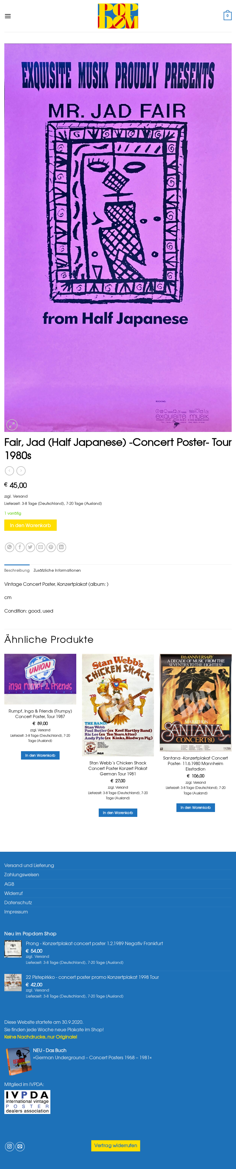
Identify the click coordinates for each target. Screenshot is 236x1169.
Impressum (16, 911)
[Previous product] (20, 470)
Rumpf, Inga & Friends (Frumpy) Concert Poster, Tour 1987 (40, 713)
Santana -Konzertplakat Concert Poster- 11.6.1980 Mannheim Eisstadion (195, 763)
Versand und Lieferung (29, 865)
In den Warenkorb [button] (40, 755)
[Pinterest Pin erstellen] (51, 547)
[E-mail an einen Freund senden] (40, 547)
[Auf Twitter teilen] (30, 547)
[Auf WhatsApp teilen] (9, 547)
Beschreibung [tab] (17, 570)
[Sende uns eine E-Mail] (20, 1146)
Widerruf (13, 893)
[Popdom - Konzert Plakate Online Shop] (118, 16)
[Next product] (9, 470)
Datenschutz (18, 902)
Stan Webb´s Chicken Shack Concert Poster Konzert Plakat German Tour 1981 (117, 768)
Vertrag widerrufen (115, 1145)
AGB (9, 883)
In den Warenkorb (30, 525)
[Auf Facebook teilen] (20, 547)
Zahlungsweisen (21, 874)
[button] (7, 16)
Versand (20, 496)
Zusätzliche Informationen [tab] (57, 570)
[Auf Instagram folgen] (9, 1146)
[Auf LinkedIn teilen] (61, 547)
